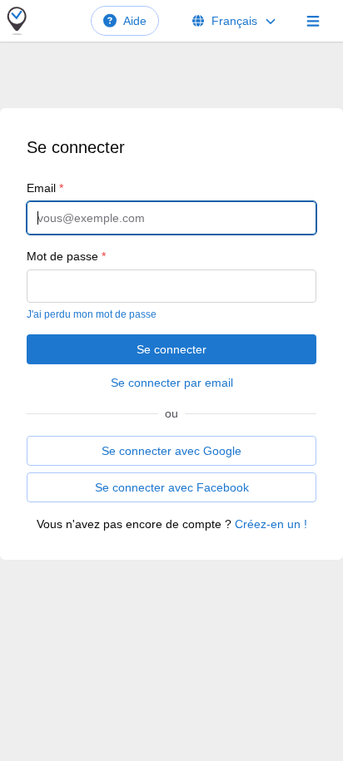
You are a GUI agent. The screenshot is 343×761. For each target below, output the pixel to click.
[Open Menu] (313, 20)
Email (45, 188)
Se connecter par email (172, 382)
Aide (135, 20)
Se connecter (171, 349)
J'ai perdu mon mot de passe (92, 314)
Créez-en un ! (271, 524)
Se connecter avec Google (171, 450)
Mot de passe (66, 256)
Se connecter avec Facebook (172, 487)
